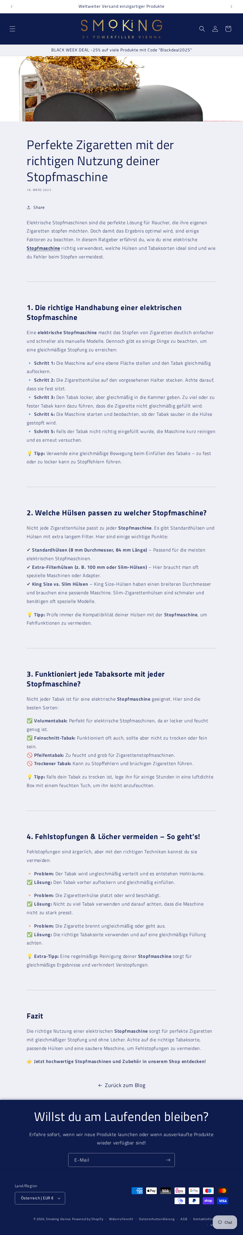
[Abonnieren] (168, 1160)
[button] (12, 28)
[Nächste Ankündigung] (231, 6)
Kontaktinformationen (210, 1219)
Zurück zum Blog (125, 1085)
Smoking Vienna (58, 1219)
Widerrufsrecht (121, 1219)
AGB (183, 1219)
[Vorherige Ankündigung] (11, 6)
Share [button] (39, 207)
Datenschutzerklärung (157, 1219)
